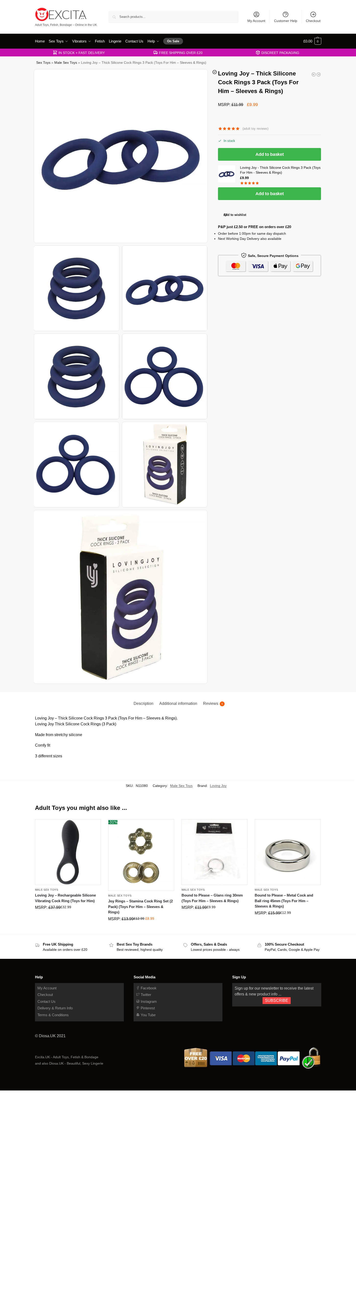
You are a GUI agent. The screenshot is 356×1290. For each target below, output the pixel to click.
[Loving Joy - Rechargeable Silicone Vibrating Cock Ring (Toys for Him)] (318, 74)
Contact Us (46, 1001)
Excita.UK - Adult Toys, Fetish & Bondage (66, 1057)
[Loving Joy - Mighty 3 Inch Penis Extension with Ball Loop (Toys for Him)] (313, 74)
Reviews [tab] (213, 703)
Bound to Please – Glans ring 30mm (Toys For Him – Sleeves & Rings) (212, 898)
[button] (312, 41)
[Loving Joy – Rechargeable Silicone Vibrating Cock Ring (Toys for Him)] (68, 852)
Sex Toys (43, 62)
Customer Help (285, 21)
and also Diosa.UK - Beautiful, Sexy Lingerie (69, 1063)
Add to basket (269, 154)
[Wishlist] (93, 826)
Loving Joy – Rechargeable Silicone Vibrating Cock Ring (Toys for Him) (65, 898)
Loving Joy (218, 786)
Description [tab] (143, 703)
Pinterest (147, 1008)
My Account (256, 21)
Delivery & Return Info (55, 1008)
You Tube (148, 1015)
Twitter (145, 995)
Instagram (148, 1001)
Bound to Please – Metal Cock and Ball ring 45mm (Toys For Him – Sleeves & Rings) (284, 900)
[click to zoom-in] (121, 156)
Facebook (148, 988)
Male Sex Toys (65, 62)
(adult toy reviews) (255, 128)
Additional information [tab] (178, 703)
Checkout (313, 21)
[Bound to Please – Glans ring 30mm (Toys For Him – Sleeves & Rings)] (214, 852)
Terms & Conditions (53, 1015)
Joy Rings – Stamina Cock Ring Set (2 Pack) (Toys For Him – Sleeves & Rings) (140, 906)
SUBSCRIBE (276, 1000)
